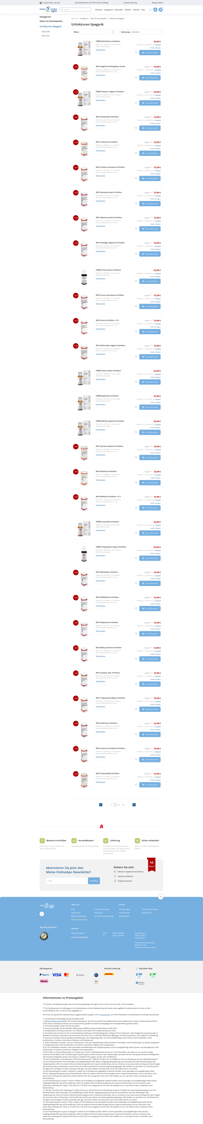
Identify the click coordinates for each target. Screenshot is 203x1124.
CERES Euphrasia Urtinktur (107, 396)
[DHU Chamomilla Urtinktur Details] (117, 780)
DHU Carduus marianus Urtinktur (110, 167)
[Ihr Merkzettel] (150, 10)
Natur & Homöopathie (51, 21)
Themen (136, 9)
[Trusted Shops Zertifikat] (44, 936)
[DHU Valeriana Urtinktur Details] (117, 730)
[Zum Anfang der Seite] (160, 897)
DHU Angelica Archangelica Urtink (110, 66)
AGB (73, 909)
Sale (143, 9)
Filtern (76, 32)
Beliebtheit (130, 32)
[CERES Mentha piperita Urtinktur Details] (117, 428)
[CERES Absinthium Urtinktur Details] (117, 48)
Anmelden (94, 881)
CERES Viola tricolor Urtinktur (108, 370)
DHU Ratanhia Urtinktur (106, 471)
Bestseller (119, 9)
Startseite (74, 18)
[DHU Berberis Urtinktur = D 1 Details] (117, 503)
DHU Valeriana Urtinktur (106, 723)
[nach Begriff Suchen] (62, 10)
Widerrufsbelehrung (78, 916)
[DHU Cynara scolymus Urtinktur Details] (117, 453)
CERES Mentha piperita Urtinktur (110, 421)
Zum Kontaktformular (79, 937)
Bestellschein (147, 913)
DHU (44, 35)
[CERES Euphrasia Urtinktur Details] (117, 403)
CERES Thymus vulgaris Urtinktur (110, 91)
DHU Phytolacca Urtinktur (107, 622)
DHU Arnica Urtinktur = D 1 (107, 320)
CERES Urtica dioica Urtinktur (108, 270)
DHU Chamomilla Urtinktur (107, 773)
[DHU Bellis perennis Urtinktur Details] (117, 654)
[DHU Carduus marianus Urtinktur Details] (117, 174)
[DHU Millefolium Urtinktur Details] (117, 604)
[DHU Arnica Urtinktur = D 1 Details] (117, 327)
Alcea (44, 31)
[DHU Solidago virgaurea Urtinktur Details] (117, 250)
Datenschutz (75, 913)
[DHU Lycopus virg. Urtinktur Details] (117, 680)
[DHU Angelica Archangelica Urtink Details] (117, 73)
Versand (158, 45)
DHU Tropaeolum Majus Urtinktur (110, 698)
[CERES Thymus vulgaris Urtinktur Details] (117, 98)
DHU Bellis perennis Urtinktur (109, 647)
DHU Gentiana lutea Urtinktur (109, 192)
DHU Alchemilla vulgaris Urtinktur (110, 345)
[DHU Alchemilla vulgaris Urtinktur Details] (117, 352)
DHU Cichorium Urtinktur (107, 142)
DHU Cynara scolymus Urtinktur (109, 446)
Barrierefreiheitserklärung (103, 916)
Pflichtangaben (100, 50)
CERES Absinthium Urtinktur (108, 41)
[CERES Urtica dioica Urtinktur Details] (117, 277)
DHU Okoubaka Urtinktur (107, 572)
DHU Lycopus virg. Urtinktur (108, 672)
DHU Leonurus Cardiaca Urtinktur (110, 748)
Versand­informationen (150, 909)
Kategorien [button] (108, 9)
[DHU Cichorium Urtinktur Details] (117, 149)
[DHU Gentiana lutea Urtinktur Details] (117, 199)
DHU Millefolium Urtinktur (107, 597)
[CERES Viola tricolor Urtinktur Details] (117, 378)
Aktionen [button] (99, 9)
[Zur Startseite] (48, 9)
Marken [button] (128, 9)
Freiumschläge (124, 913)
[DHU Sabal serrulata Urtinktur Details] (117, 224)
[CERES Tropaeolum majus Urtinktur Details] (117, 554)
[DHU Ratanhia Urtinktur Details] (117, 478)
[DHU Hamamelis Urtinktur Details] (117, 124)
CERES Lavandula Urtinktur (107, 521)
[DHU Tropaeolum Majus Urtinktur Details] (117, 705)
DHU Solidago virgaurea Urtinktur (110, 242)
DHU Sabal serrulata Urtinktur (109, 217)
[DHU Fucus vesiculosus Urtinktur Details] (117, 302)
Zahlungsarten (124, 916)
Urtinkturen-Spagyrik (50, 26)
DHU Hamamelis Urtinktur (107, 117)
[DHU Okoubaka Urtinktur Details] (117, 579)
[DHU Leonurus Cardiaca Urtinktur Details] (117, 755)
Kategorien (45, 16)
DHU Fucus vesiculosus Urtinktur (110, 295)
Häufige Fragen (124, 909)
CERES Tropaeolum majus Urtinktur (111, 547)
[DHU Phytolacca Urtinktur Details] (117, 629)
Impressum (98, 913)
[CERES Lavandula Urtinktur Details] (117, 529)
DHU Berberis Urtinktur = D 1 (108, 496)
